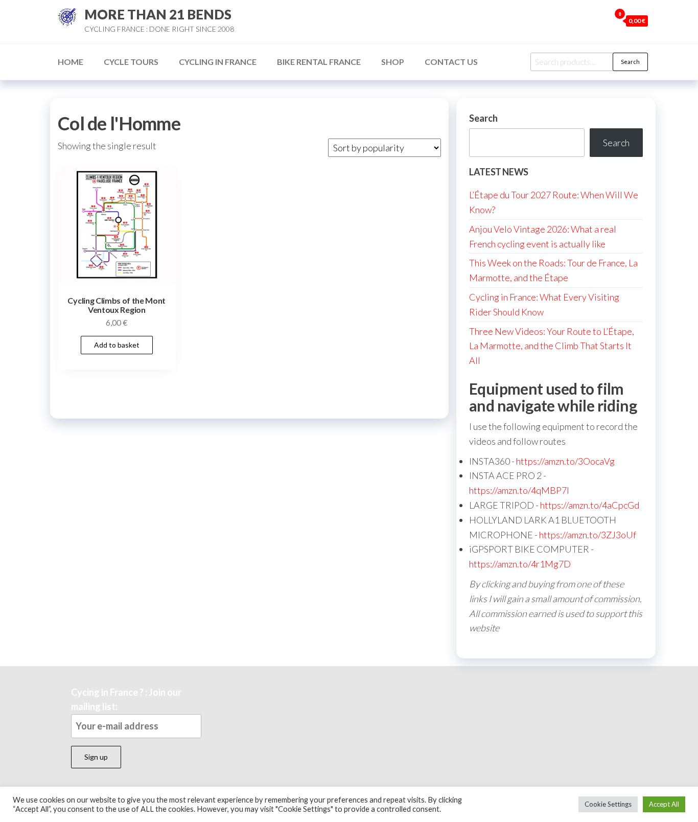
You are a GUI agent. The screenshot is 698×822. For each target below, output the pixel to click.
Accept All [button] (664, 804)
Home (70, 61)
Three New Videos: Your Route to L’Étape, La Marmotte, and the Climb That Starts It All (551, 346)
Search (630, 61)
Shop (392, 61)
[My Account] (600, 20)
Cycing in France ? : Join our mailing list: (126, 700)
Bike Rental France (319, 61)
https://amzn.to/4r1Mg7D (520, 563)
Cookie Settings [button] (608, 804)
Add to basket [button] (116, 344)
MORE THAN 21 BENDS (157, 14)
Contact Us (451, 61)
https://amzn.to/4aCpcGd (589, 505)
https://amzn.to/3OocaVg (565, 461)
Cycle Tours (131, 61)
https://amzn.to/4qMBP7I (519, 490)
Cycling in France (218, 61)
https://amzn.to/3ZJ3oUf (587, 534)
